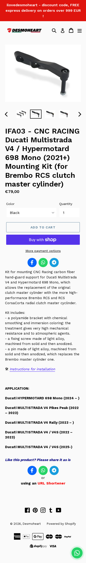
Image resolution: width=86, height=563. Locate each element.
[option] (21, 114)
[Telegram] (54, 262)
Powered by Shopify (61, 523)
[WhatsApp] (43, 262)
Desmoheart (31, 523)
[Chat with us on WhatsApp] (77, 552)
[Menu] (79, 30)
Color (10, 204)
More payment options (43, 251)
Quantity (65, 204)
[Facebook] (32, 262)
